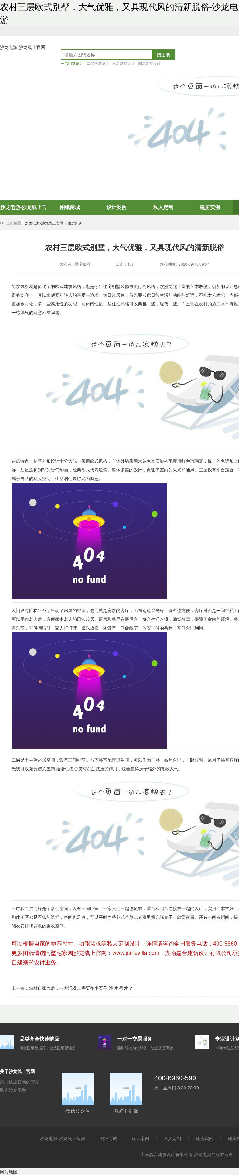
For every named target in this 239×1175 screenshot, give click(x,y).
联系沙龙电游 (13, 1090)
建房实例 (210, 206)
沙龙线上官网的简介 (19, 1081)
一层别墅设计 (72, 63)
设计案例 (117, 206)
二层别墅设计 (98, 63)
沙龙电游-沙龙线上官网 (22, 47)
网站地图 (8, 1171)
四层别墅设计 (149, 63)
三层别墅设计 (123, 63)
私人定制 (163, 206)
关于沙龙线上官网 (17, 1071)
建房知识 (75, 222)
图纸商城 (70, 206)
